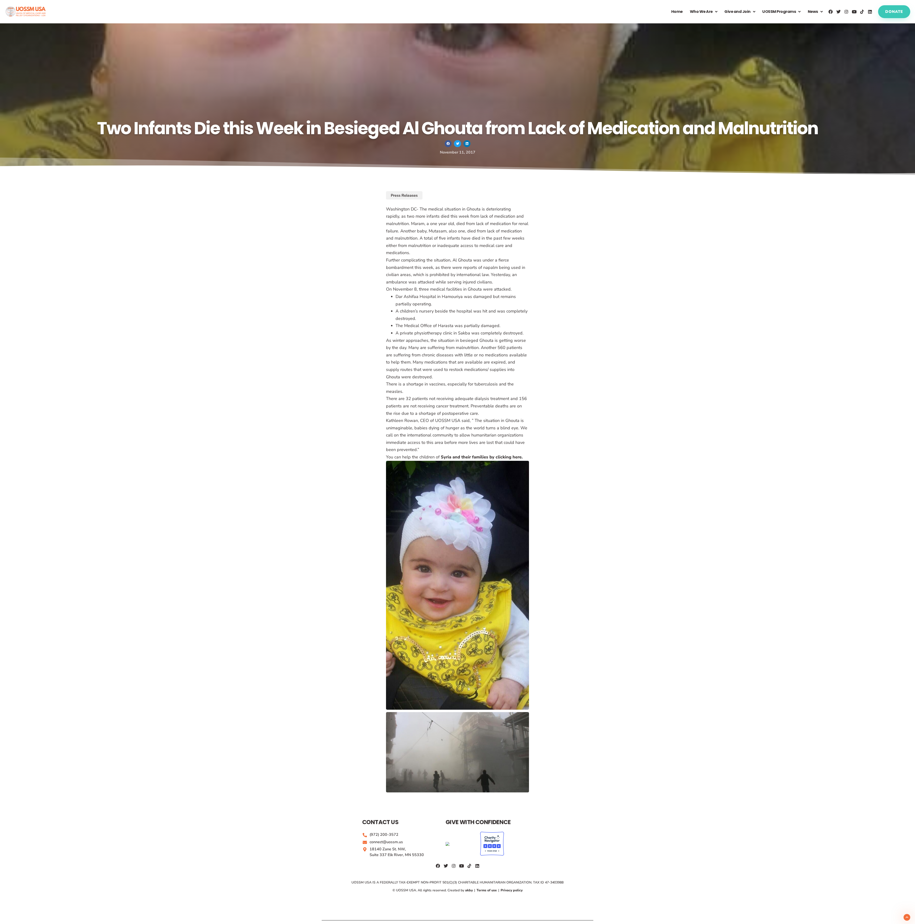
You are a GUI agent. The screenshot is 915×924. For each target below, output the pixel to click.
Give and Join (737, 11)
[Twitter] (838, 12)
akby (469, 890)
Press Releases (404, 195)
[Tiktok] (862, 12)
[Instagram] (846, 12)
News (813, 11)
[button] (448, 143)
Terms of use (487, 890)
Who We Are (701, 11)
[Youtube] (854, 12)
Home (677, 11)
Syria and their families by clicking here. (482, 457)
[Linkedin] (870, 12)
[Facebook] (831, 12)
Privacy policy (511, 890)
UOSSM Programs (779, 11)
